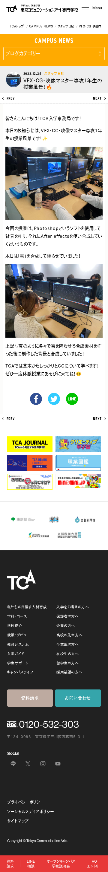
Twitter (54, 399)
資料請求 (30, 698)
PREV (11, 98)
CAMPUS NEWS (41, 26)
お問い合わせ (78, 698)
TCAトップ (17, 26)
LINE (72, 399)
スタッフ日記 (66, 26)
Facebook (36, 399)
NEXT (97, 98)
